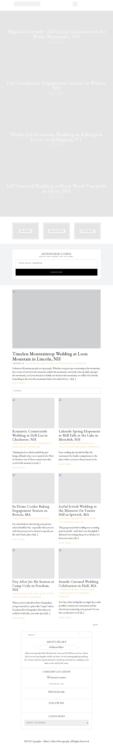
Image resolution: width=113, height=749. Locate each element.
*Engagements (21, 518)
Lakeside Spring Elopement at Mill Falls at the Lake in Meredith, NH (79, 435)
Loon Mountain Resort (53, 363)
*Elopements (66, 443)
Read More (19, 383)
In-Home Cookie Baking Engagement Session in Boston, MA (30, 510)
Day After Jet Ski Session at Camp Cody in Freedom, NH (33, 586)
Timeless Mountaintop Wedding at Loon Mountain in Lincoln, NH (50, 356)
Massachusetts (41, 518)
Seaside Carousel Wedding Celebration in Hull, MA (78, 584)
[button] (27, 3)
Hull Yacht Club (83, 590)
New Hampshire (77, 363)
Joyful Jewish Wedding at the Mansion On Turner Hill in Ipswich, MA (78, 510)
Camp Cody (33, 594)
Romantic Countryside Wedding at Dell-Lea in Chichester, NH (30, 435)
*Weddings (31, 363)
